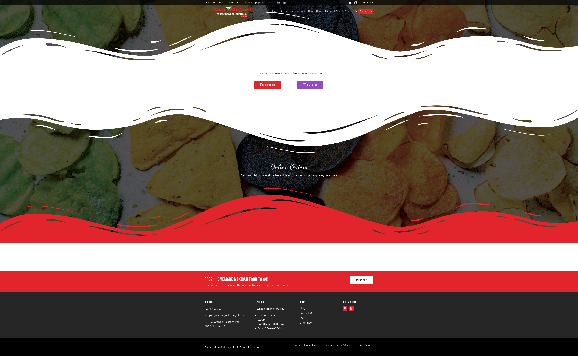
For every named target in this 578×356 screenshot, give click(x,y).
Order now (366, 11)
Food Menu (310, 345)
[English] (278, 2)
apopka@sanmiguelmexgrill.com (225, 315)
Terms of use (343, 345)
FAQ (302, 317)
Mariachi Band (333, 11)
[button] (293, 11)
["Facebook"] (350, 2)
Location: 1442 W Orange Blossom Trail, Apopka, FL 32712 (240, 2)
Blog (302, 308)
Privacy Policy (363, 345)
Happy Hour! (315, 11)
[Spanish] (284, 2)
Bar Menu (326, 345)
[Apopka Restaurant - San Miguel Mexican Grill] (231, 11)
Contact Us (366, 2)
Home (274, 11)
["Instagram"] (355, 2)
